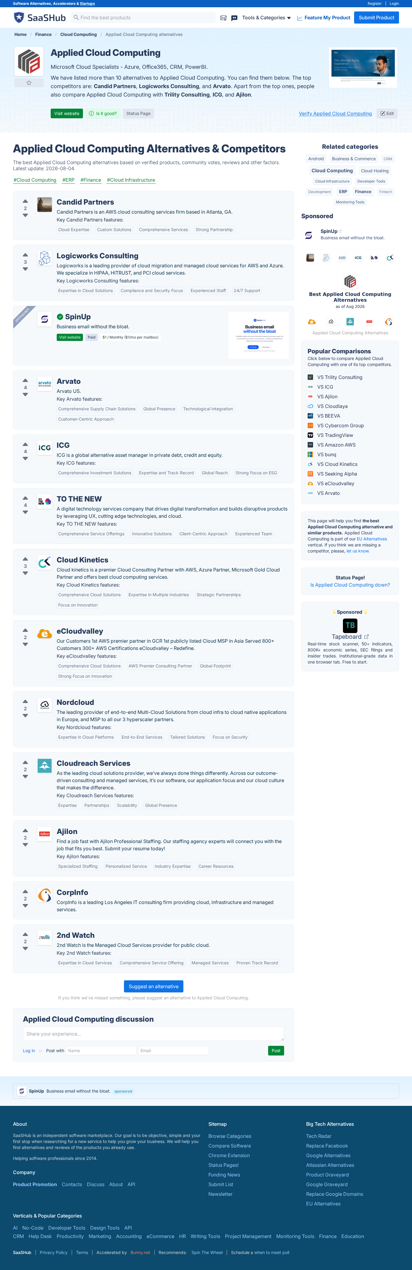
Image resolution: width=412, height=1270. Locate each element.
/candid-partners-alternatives (51, 195)
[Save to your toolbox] (28, 82)
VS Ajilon (327, 396)
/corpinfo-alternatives (42, 885)
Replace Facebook (327, 1146)
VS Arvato (328, 493)
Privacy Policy (54, 1252)
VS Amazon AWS (336, 445)
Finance (363, 191)
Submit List (220, 1184)
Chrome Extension (229, 1155)
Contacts (72, 1184)
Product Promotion (35, 1184)
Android (316, 158)
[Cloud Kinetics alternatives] (44, 562)
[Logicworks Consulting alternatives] (44, 258)
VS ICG (324, 387)
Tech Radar (318, 1136)
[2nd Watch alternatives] (44, 938)
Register (375, 3)
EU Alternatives (372, 538)
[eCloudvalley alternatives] (44, 633)
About (116, 1184)
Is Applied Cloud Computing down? (350, 585)
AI (15, 1228)
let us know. (358, 550)
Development (319, 191)
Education (352, 1236)
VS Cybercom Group (340, 425)
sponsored (123, 1091)
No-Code (32, 1228)
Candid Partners (115, 86)
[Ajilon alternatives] (44, 834)
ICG (217, 94)
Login (394, 3)
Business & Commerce (354, 158)
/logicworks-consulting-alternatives (58, 249)
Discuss (95, 1184)
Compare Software (229, 1146)
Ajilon (243, 94)
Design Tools (104, 1228)
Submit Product (376, 17)
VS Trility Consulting (339, 377)
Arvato (222, 86)
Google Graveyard (327, 1184)
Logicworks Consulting (169, 86)
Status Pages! (223, 1165)
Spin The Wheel (207, 1252)
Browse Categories (229, 1136)
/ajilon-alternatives (39, 824)
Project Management (248, 1236)
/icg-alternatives (36, 438)
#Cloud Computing (35, 180)
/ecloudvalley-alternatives (47, 624)
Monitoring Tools (350, 202)
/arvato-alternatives (40, 374)
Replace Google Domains (334, 1194)
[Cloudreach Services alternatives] (44, 766)
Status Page (138, 113)
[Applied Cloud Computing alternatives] (28, 61)
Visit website (66, 113)
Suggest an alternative (154, 986)
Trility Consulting (187, 94)
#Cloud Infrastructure (131, 180)
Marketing (100, 1236)
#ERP (68, 180)
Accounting (129, 1236)
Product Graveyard (327, 1175)
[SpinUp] (44, 319)
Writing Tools (205, 1236)
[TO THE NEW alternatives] (44, 501)
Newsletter (220, 1194)
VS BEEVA (328, 416)
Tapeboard (347, 636)
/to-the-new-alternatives (45, 492)
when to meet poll (271, 1252)
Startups (87, 3)
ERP (343, 191)
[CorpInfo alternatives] (44, 895)
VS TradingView (334, 435)
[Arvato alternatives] (44, 384)
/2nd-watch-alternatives (45, 928)
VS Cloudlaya (332, 406)
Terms (82, 1252)
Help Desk (40, 1236)
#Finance (91, 180)
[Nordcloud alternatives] (44, 705)
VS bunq (326, 454)
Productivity (70, 1236)
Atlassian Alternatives (330, 1165)
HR (182, 1236)
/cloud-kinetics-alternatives (49, 553)
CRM (388, 159)
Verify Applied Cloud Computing (335, 113)
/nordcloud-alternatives (44, 695)
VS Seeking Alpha (336, 474)
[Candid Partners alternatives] (44, 204)
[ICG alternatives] (44, 448)
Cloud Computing (332, 170)
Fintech (385, 191)
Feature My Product (326, 17)
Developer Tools (371, 181)
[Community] (234, 17)
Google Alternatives (328, 1155)
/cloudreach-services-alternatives (56, 756)
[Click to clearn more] (206, 1091)
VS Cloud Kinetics (336, 464)
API (131, 1184)
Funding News (224, 1175)
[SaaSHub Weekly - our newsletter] (223, 17)
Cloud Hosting (375, 170)
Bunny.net (140, 1252)
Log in (29, 1050)
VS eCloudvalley (335, 483)
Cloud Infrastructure (332, 181)
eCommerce (160, 1236)
